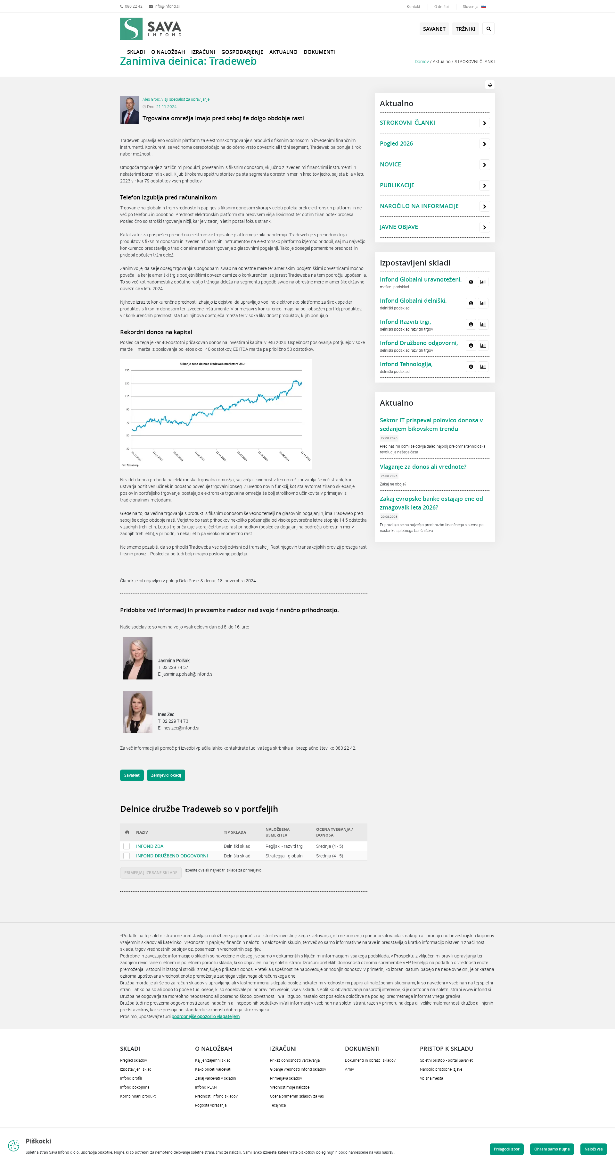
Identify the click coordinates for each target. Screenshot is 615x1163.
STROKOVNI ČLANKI (475, 61)
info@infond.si (167, 6)
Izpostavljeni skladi (136, 1069)
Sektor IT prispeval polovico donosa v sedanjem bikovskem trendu (431, 424)
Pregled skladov (133, 1060)
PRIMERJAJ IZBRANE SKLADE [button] (150, 872)
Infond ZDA (149, 846)
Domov (422, 61)
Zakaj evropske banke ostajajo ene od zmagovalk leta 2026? (431, 503)
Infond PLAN (206, 1087)
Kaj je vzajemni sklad (213, 1060)
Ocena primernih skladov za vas (297, 1096)
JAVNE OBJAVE (399, 227)
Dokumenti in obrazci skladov (370, 1060)
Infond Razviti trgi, (405, 321)
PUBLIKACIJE (397, 185)
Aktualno (442, 61)
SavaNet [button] (132, 775)
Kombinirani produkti (138, 1096)
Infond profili (131, 1078)
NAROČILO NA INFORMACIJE (419, 206)
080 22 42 (134, 6)
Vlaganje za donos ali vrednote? (423, 466)
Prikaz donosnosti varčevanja (295, 1060)
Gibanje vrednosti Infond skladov (298, 1069)
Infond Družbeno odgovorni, (419, 343)
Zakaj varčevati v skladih (215, 1078)
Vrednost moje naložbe (289, 1087)
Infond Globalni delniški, (413, 300)
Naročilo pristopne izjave (441, 1069)
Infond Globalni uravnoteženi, (421, 279)
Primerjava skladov (286, 1078)
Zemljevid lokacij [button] (166, 775)
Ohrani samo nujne (552, 1149)
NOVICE (390, 164)
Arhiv (349, 1069)
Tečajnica (278, 1105)
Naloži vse (594, 1149)
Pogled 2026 (396, 143)
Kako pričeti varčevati (213, 1069)
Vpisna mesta (431, 1078)
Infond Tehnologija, (406, 364)
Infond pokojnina (134, 1087)
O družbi (441, 6)
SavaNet (434, 28)
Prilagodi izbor (507, 1149)
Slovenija (470, 6)
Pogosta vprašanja (210, 1105)
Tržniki (465, 28)
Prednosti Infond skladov (216, 1096)
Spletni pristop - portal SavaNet (446, 1060)
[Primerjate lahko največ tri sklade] (126, 846)
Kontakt (413, 6)
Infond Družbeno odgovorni (172, 856)
